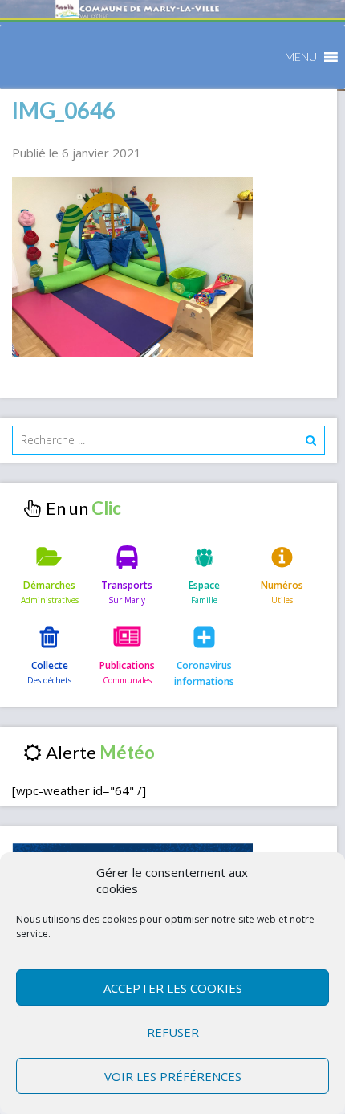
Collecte (49, 665)
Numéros (282, 585)
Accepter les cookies (173, 988)
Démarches (49, 585)
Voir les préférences (173, 1076)
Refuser (173, 1032)
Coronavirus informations (204, 673)
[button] (301, 57)
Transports (126, 585)
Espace (204, 585)
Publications (127, 665)
